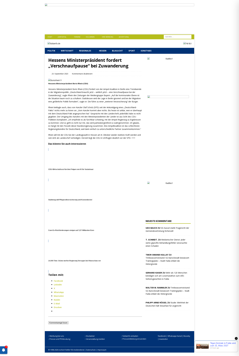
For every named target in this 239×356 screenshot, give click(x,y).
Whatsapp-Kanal (175, 336)
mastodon (163, 339)
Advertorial (124, 37)
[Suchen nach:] (177, 36)
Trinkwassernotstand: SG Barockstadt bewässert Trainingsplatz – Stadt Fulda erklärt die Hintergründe (167, 260)
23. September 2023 (60, 73)
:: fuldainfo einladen (129, 336)
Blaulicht (117, 50)
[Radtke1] (168, 90)
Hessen (102, 50)
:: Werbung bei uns (56, 336)
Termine (77, 37)
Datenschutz (91, 350)
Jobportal (62, 37)
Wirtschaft (67, 50)
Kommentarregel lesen (58, 323)
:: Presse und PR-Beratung (59, 339)
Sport (131, 50)
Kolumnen (90, 37)
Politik (51, 50)
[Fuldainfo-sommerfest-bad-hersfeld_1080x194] (119, 28)
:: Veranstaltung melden (95, 339)
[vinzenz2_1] (168, 176)
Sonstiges (146, 50)
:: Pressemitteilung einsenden (133, 339)
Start (50, 37)
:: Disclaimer (90, 336)
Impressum (102, 350)
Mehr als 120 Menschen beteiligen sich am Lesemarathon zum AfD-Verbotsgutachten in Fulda (166, 275)
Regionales (85, 50)
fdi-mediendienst (77, 350)
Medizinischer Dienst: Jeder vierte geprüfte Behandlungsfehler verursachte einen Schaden (166, 242)
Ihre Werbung (107, 37)
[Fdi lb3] (187, 43)
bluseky (187, 336)
